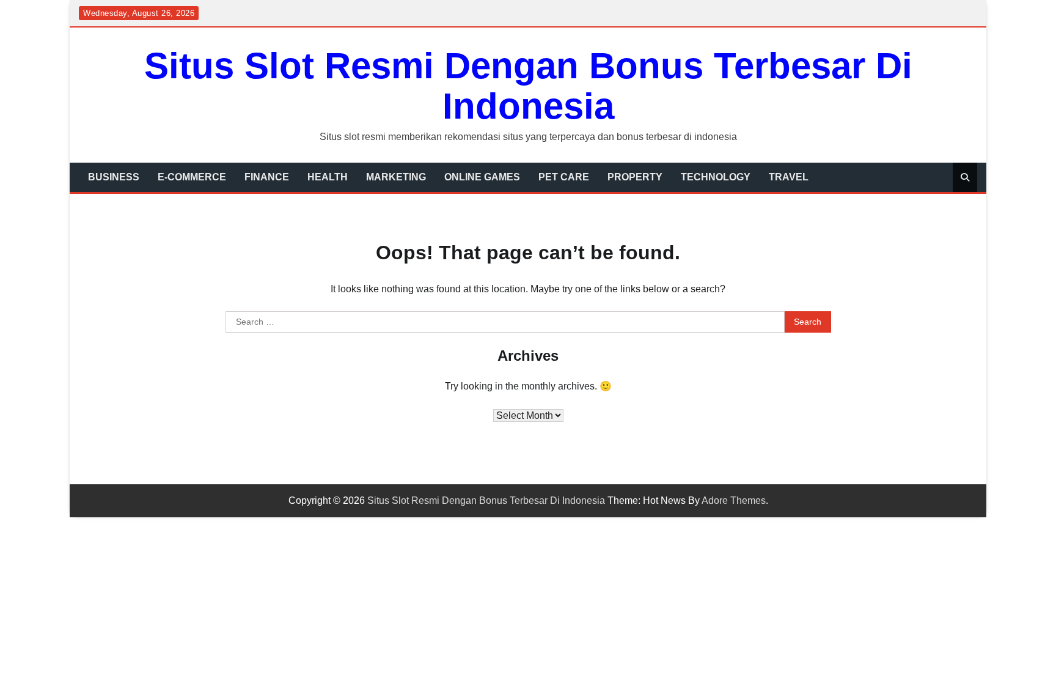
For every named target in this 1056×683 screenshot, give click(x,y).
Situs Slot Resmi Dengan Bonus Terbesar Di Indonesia (528, 86)
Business (113, 177)
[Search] (965, 177)
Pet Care (563, 177)
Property (634, 177)
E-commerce (192, 177)
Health (327, 177)
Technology (715, 177)
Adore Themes (734, 500)
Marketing (396, 177)
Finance (266, 177)
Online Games (482, 177)
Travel (789, 177)
